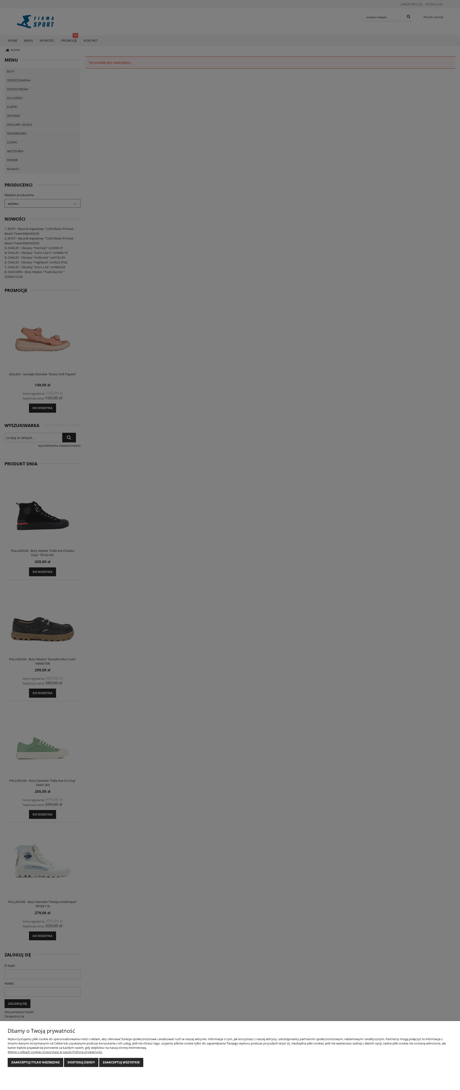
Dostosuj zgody (81, 1062)
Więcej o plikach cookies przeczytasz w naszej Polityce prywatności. (55, 1052)
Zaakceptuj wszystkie (121, 1062)
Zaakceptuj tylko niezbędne (35, 1062)
